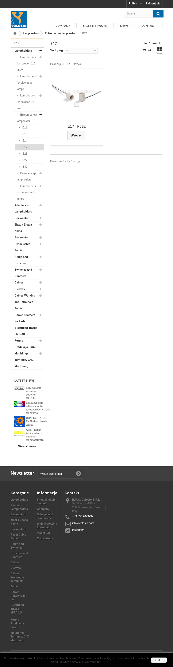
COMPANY (62, 26)
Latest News (24, 380)
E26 (24, 153)
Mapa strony (45, 538)
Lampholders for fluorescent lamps (26, 192)
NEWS (124, 26)
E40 (24, 166)
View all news (27, 446)
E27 (24, 160)
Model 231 (43, 533)
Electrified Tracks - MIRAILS (26, 331)
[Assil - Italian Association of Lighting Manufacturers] (19, 433)
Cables (19, 282)
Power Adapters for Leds (25, 318)
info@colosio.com (83, 523)
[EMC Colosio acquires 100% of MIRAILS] (19, 388)
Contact (148, 26)
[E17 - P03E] (76, 95)
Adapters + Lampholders (23, 208)
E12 (24, 134)
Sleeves (20, 289)
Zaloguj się (153, 3)
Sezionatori (22, 218)
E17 (24, 147)
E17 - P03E (77, 126)
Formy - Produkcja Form (25, 344)
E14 (24, 140)
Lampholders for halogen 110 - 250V (27, 63)
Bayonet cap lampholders (26, 176)
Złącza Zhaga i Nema (24, 228)
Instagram (78, 529)
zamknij (158, 660)
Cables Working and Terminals (25, 298)
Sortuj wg (56, 50)
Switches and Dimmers (23, 273)
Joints (19, 308)
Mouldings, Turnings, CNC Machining (24, 360)
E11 (24, 127)
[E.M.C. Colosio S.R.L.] (19, 19)
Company (43, 509)
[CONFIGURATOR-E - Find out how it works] (19, 421)
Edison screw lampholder (60, 33)
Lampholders (31, 33)
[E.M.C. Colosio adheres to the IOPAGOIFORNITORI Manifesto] (19, 403)
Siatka (159, 53)
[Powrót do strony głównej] (15, 33)
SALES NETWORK (95, 26)
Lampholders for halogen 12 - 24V (26, 102)
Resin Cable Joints (22, 247)
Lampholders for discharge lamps (26, 83)
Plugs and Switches (21, 260)
